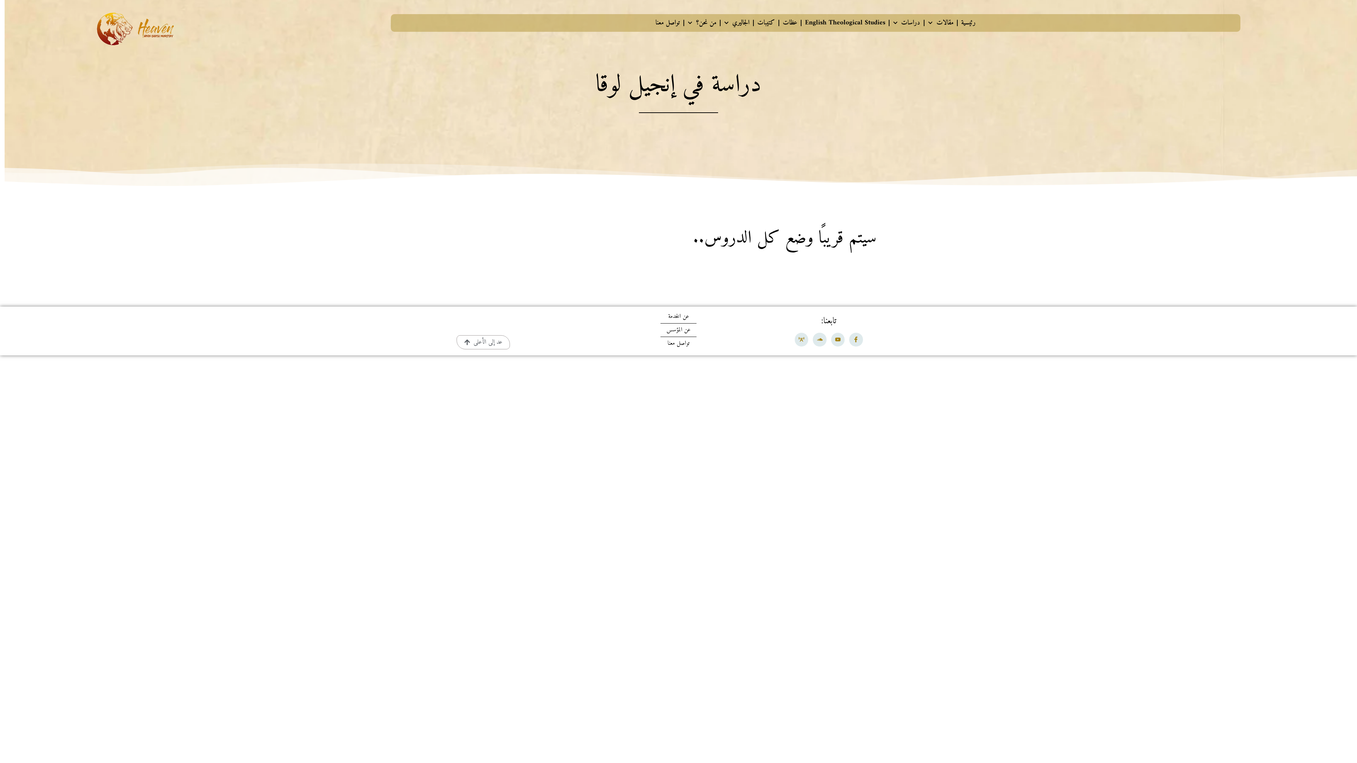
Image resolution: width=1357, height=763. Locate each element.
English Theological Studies (845, 23)
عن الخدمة (678, 316)
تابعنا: (828, 321)
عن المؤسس (678, 330)
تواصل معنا (668, 23)
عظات (790, 23)
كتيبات (766, 23)
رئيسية (968, 23)
